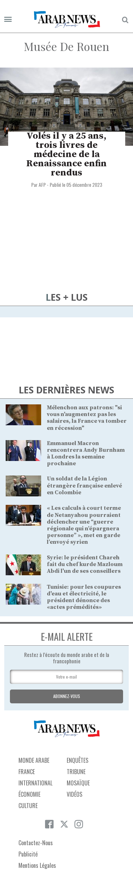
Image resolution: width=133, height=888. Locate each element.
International (35, 783)
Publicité (28, 854)
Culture (28, 805)
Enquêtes (77, 760)
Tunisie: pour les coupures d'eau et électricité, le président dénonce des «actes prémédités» (84, 597)
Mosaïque (78, 783)
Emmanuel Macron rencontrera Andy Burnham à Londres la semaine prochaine (86, 453)
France (26, 771)
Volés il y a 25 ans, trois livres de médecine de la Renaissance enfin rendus (66, 154)
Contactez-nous (35, 842)
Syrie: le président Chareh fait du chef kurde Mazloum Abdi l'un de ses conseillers (85, 564)
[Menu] (8, 19)
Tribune (76, 771)
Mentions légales (37, 865)
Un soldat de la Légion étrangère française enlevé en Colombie (84, 485)
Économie (29, 794)
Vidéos (74, 794)
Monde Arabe (33, 760)
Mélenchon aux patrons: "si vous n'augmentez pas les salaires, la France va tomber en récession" (87, 418)
